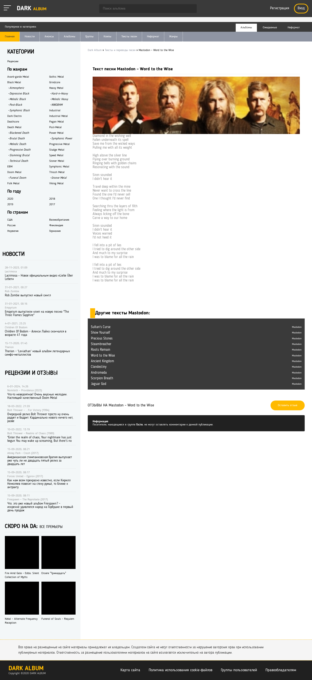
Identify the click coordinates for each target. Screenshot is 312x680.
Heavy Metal (56, 88)
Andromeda (99, 372)
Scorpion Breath (102, 378)
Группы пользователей (239, 670)
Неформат (153, 36)
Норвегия (13, 231)
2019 (10, 204)
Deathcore (13, 121)
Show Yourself (100, 332)
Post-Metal (55, 127)
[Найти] (190, 9)
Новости (30, 36)
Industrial (54, 110)
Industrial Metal (58, 116)
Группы (89, 36)
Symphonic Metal (59, 166)
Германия (55, 231)
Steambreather (101, 344)
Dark (32, 9)
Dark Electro (14, 116)
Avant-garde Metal (18, 76)
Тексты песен (129, 36)
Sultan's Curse (100, 327)
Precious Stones (102, 338)
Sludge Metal (56, 149)
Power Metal (56, 133)
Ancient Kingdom (102, 361)
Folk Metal (13, 183)
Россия (11, 225)
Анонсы (49, 36)
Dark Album (26, 669)
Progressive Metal (59, 144)
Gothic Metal (56, 76)
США (10, 219)
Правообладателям (280, 670)
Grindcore (54, 82)
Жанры (173, 36)
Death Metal (14, 127)
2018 (52, 198)
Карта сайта (130, 670)
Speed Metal (56, 155)
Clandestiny (99, 367)
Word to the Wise (103, 355)
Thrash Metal (57, 172)
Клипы (107, 36)
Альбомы (69, 36)
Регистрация (279, 8)
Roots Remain (100, 349)
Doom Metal (14, 172)
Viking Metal (56, 183)
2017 (52, 204)
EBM (9, 166)
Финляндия (56, 225)
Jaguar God (98, 384)
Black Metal (14, 82)
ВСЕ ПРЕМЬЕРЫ (51, 527)
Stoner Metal (56, 161)
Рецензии (12, 61)
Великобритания (59, 219)
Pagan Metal (56, 121)
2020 (10, 198)
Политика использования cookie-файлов (180, 670)
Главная (10, 36)
